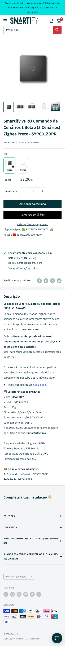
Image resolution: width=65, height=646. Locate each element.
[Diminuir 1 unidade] (24, 191)
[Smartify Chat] (57, 638)
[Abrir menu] (5, 20)
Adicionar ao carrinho (32, 204)
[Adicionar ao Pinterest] (46, 280)
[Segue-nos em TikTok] (32, 594)
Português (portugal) (15, 576)
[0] (59, 21)
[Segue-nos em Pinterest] (19, 594)
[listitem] (9, 165)
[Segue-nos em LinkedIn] (38, 594)
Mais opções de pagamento (32, 224)
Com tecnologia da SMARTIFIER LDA (21, 638)
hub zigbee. (39, 384)
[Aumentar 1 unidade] (42, 191)
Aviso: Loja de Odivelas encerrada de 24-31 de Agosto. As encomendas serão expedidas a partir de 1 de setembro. (32, 7)
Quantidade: (10, 191)
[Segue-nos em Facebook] (5, 594)
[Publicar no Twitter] (52, 280)
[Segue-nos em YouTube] (25, 594)
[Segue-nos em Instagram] (12, 594)
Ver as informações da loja (23, 268)
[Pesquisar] (57, 30)
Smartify (8, 142)
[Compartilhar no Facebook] (39, 280)
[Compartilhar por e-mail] (59, 280)
